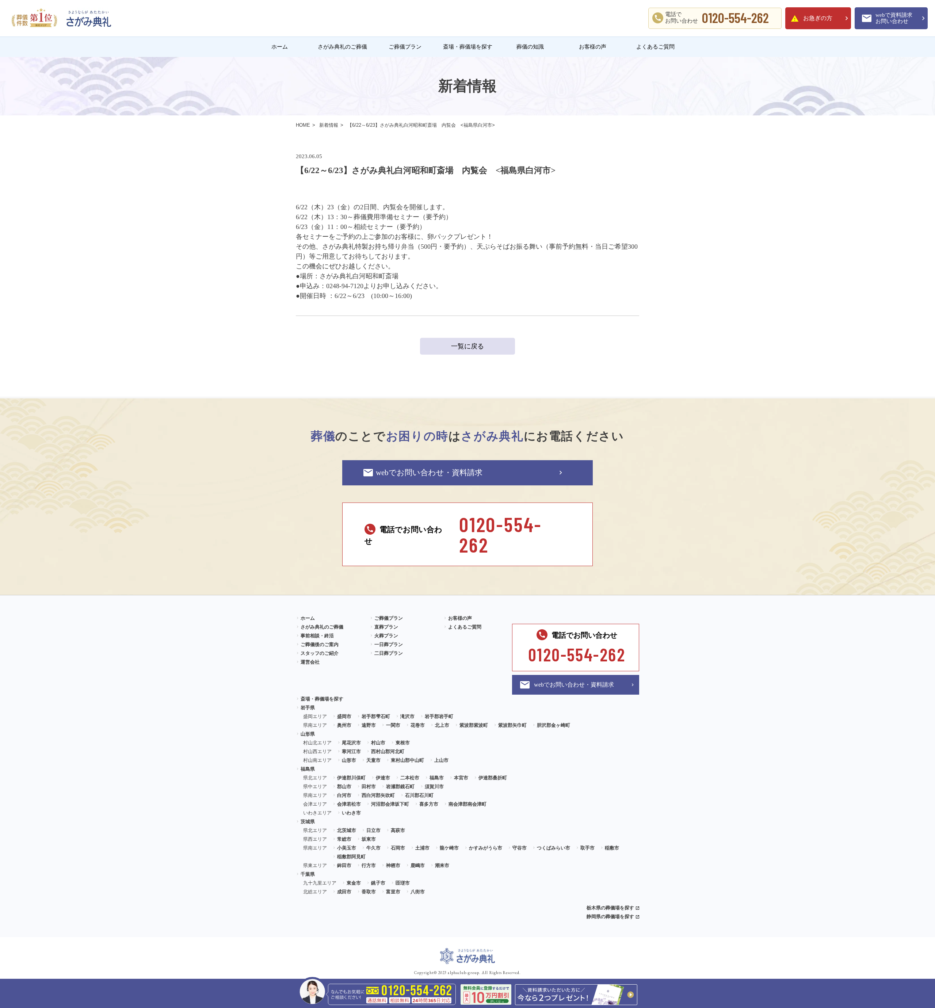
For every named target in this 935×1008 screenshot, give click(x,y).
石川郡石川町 (419, 795)
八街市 (418, 891)
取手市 (587, 848)
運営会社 (310, 662)
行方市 (369, 865)
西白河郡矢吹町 (378, 795)
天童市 (373, 760)
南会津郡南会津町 (467, 804)
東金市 (354, 883)
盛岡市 (344, 716)
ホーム (279, 47)
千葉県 (308, 874)
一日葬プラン (388, 644)
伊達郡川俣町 (351, 777)
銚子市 (378, 883)
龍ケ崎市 (449, 848)
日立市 (373, 830)
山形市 (349, 760)
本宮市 (461, 777)
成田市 (344, 891)
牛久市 (373, 848)
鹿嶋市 (418, 865)
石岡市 (398, 848)
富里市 (393, 891)
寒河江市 (351, 751)
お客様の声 (592, 47)
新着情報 (328, 125)
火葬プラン (386, 635)
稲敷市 (612, 848)
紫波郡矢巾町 (512, 725)
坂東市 (369, 839)
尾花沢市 (351, 742)
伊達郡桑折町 (492, 777)
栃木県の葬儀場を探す (610, 907)
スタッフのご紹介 (320, 653)
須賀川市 (434, 786)
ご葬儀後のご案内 (320, 644)
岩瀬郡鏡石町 (400, 786)
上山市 (441, 760)
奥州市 (344, 725)
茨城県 (308, 821)
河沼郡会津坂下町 (390, 804)
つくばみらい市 (553, 848)
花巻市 (418, 725)
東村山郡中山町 (407, 760)
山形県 (308, 734)
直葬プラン (386, 627)
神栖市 (393, 865)
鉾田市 (344, 865)
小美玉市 (346, 848)
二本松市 (409, 777)
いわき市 (351, 813)
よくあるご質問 (655, 47)
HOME (303, 125)
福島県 (308, 769)
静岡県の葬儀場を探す (610, 916)
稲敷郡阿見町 (351, 856)
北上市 (442, 725)
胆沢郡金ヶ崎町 (553, 725)
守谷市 (519, 848)
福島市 (437, 777)
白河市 (344, 795)
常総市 (344, 839)
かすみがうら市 (485, 848)
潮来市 (442, 865)
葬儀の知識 (530, 47)
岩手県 (308, 707)
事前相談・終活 (317, 635)
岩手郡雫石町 (376, 716)
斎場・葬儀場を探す (467, 47)
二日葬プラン (388, 653)
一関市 (393, 725)
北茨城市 (346, 830)
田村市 (369, 786)
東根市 (403, 742)
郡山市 (344, 786)
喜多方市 (428, 804)
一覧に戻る (467, 346)
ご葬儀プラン (405, 47)
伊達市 (383, 777)
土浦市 (422, 848)
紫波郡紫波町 (473, 725)
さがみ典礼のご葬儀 (342, 47)
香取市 (369, 891)
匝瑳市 (403, 883)
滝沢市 (407, 716)
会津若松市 (349, 804)
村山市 (378, 742)
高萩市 (398, 830)
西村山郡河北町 (387, 751)
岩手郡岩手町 (439, 716)
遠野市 (369, 725)
